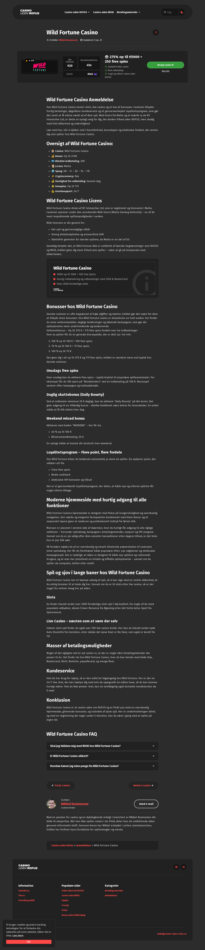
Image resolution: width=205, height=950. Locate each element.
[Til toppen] (197, 942)
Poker (65, 910)
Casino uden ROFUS (76, 12)
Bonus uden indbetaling (73, 915)
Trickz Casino (62, 785)
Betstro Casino (142, 785)
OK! (29, 942)
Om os (21, 895)
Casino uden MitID (103, 12)
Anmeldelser (83, 845)
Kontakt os (24, 890)
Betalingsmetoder (127, 12)
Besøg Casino (164, 65)
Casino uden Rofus (62, 845)
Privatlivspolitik (26, 900)
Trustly (65, 905)
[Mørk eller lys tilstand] (182, 12)
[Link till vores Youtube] (184, 867)
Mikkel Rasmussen (68, 40)
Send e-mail (146, 803)
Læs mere (17, 935)
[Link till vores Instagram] (176, 867)
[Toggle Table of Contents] (156, 32)
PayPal (65, 900)
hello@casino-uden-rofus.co (172, 934)
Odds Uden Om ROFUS (73, 890)
